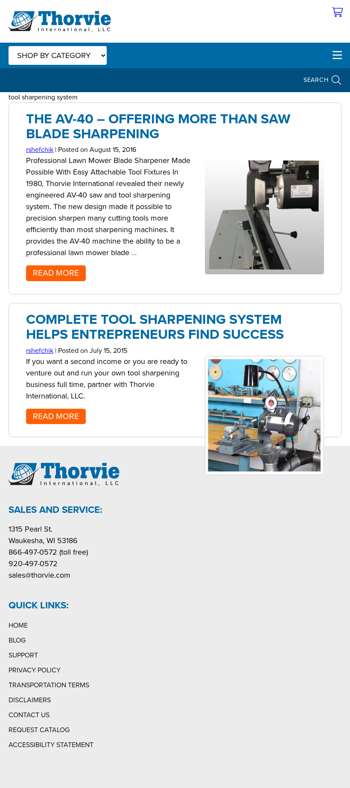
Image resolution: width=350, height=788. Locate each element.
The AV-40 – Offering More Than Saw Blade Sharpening (158, 126)
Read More (56, 273)
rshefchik (39, 149)
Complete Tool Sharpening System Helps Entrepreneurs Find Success (155, 326)
